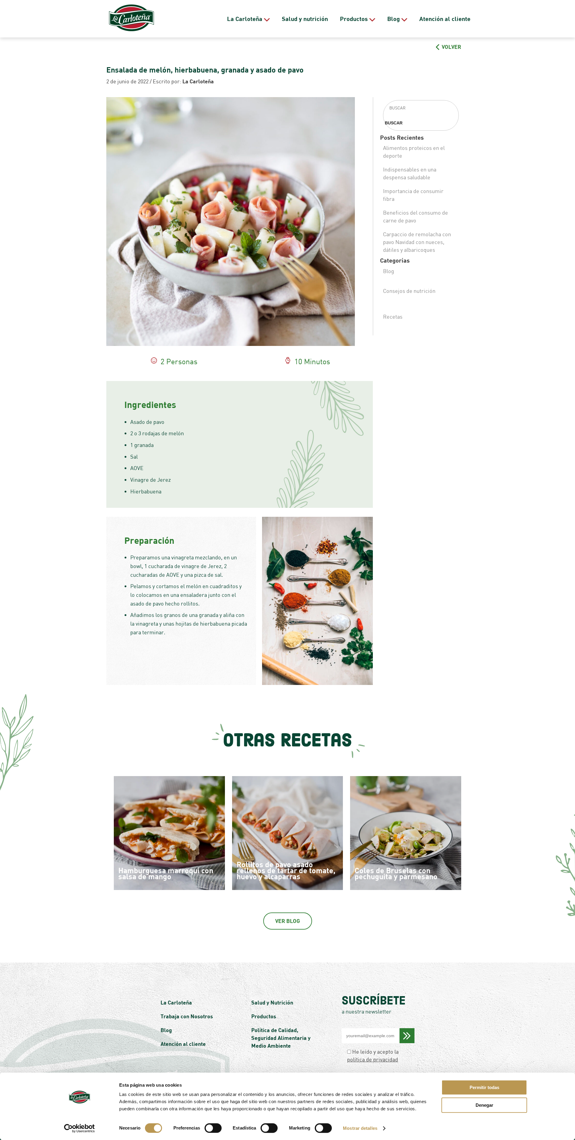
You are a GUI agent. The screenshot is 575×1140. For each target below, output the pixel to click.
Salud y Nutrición (272, 1002)
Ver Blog (287, 921)
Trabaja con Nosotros (187, 1016)
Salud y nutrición (305, 18)
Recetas (392, 316)
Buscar (393, 123)
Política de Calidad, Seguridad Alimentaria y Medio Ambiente (281, 1038)
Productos (354, 18)
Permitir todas (484, 1087)
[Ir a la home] (131, 18)
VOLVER (451, 46)
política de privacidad (372, 1059)
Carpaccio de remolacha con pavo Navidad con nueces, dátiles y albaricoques (417, 242)
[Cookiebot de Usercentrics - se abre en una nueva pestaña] (79, 1128)
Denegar (484, 1105)
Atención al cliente (444, 18)
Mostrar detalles (360, 1128)
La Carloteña (244, 18)
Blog (393, 18)
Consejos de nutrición (409, 290)
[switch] (213, 1128)
